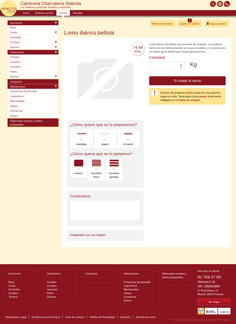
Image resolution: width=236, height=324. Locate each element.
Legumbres (16, 96)
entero (79, 173)
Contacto (125, 317)
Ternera (14, 47)
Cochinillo (15, 37)
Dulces (14, 115)
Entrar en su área (162, 23)
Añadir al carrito (189, 81)
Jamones (15, 66)
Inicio (26, 12)
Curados (15, 61)
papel (104, 144)
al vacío (128, 144)
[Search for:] (212, 4)
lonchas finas (96, 175)
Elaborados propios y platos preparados (26, 122)
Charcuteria (17, 52)
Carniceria (16, 22)
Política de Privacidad (102, 317)
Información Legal (15, 317)
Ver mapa (214, 301)
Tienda (63, 12)
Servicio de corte (145, 317)
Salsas (14, 105)
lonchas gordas (114, 175)
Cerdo (13, 32)
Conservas (16, 110)
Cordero (15, 42)
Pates (13, 71)
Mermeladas (17, 100)
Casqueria (16, 81)
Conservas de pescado (23, 91)
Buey (13, 27)
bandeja (82, 144)
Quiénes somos (44, 12)
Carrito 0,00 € (189, 22)
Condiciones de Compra (46, 317)
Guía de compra (74, 317)
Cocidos (15, 56)
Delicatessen (17, 86)
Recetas (78, 12)
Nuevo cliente (217, 23)
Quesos (14, 76)
